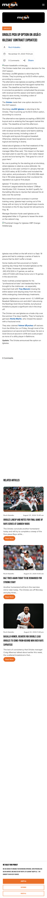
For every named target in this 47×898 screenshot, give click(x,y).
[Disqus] (23, 388)
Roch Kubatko (14, 47)
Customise (23, 887)
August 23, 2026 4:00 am (34, 574)
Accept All (23, 881)
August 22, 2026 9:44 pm (34, 632)
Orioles (7, 28)
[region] (23, 879)
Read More (9, 538)
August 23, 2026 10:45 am (33, 515)
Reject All (23, 893)
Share (31, 60)
